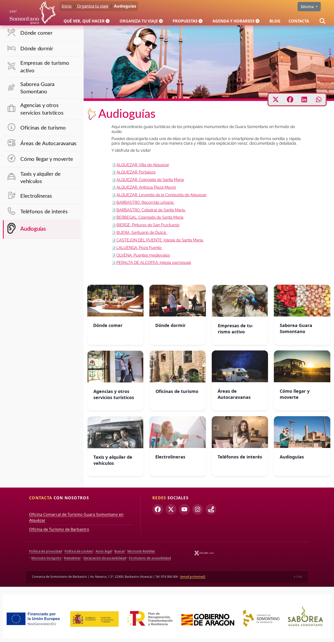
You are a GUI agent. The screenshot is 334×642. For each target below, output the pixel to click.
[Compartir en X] (276, 99)
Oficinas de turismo (43, 128)
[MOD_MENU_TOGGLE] (108, 21)
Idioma (308, 6)
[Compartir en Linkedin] (304, 99)
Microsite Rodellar (141, 551)
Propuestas (185, 21)
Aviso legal (104, 551)
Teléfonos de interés (44, 211)
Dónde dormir (36, 48)
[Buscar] (322, 21)
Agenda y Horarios (233, 21)
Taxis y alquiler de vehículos (40, 178)
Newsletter (72, 558)
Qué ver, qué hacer (84, 21)
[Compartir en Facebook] (290, 99)
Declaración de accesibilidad (104, 558)
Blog (274, 21)
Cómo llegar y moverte (46, 159)
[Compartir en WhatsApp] (319, 99)
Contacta (299, 21)
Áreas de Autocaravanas (48, 143)
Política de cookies (79, 551)
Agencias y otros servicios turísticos (42, 109)
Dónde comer (36, 33)
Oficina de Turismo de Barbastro (59, 529)
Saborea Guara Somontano (37, 88)
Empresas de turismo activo (44, 67)
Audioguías (33, 229)
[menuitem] (87, 21)
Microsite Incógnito (46, 558)
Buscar (119, 551)
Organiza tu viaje (139, 21)
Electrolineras (36, 196)
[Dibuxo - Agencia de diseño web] (204, 553)
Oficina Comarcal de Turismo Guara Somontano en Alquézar (76, 517)
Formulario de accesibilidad (150, 558)
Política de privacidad (45, 551)
